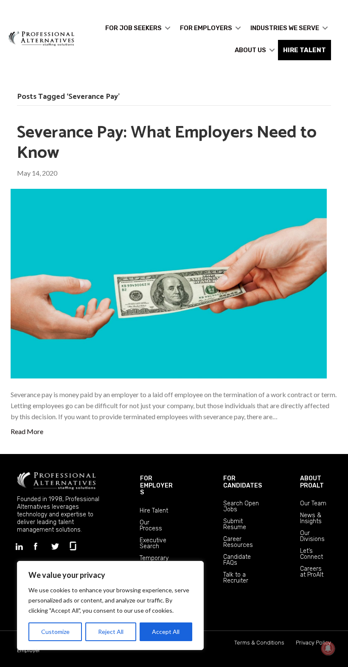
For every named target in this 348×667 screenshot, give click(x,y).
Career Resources (238, 542)
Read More (27, 431)
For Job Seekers (133, 28)
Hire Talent (154, 510)
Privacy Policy (313, 642)
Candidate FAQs (237, 559)
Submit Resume (234, 524)
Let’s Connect (311, 554)
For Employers (206, 28)
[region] (110, 605)
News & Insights (311, 518)
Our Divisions (312, 536)
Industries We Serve (284, 28)
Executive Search (153, 543)
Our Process (151, 525)
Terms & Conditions (259, 642)
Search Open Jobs (241, 506)
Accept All (166, 631)
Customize (55, 631)
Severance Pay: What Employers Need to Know (167, 143)
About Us (250, 50)
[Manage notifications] (328, 648)
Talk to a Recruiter (235, 577)
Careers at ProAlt (311, 571)
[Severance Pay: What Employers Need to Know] (169, 283)
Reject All (110, 631)
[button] (168, 28)
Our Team (313, 503)
